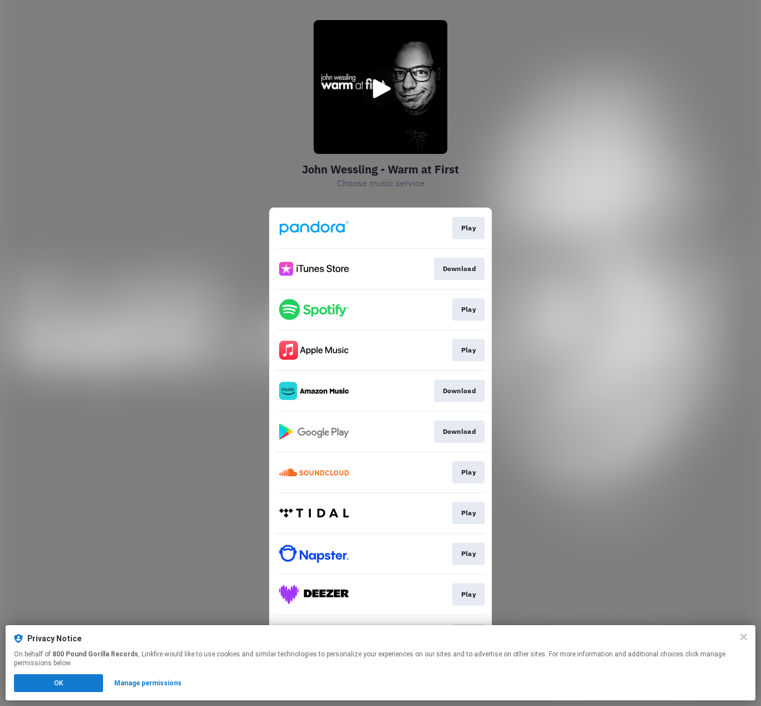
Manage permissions (148, 683)
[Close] (744, 637)
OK (58, 683)
